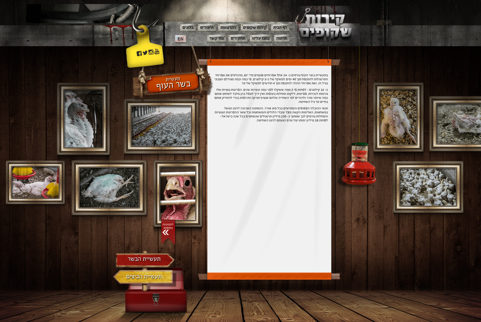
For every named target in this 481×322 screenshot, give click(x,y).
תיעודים (207, 27)
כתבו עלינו (261, 38)
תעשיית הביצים (144, 276)
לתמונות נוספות (168, 226)
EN (180, 39)
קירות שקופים (255, 27)
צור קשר (216, 38)
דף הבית (280, 27)
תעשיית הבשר (144, 259)
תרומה (281, 38)
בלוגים (187, 27)
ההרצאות (228, 27)
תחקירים (238, 38)
